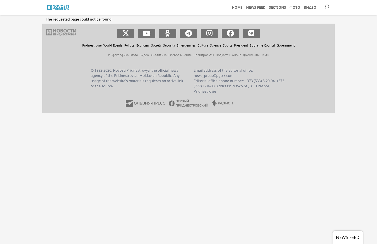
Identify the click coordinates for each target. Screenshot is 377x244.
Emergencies (186, 45)
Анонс (236, 55)
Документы (251, 55)
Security (169, 45)
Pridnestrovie (92, 45)
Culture (202, 45)
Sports (227, 45)
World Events (113, 45)
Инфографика (118, 55)
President (241, 45)
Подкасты (223, 55)
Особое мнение (180, 55)
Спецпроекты (204, 55)
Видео (310, 7)
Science (215, 45)
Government (286, 45)
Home (237, 7)
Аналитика (159, 55)
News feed (256, 7)
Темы (265, 55)
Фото (295, 7)
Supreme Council (262, 45)
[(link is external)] (125, 33)
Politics (129, 45)
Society (156, 45)
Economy (142, 45)
